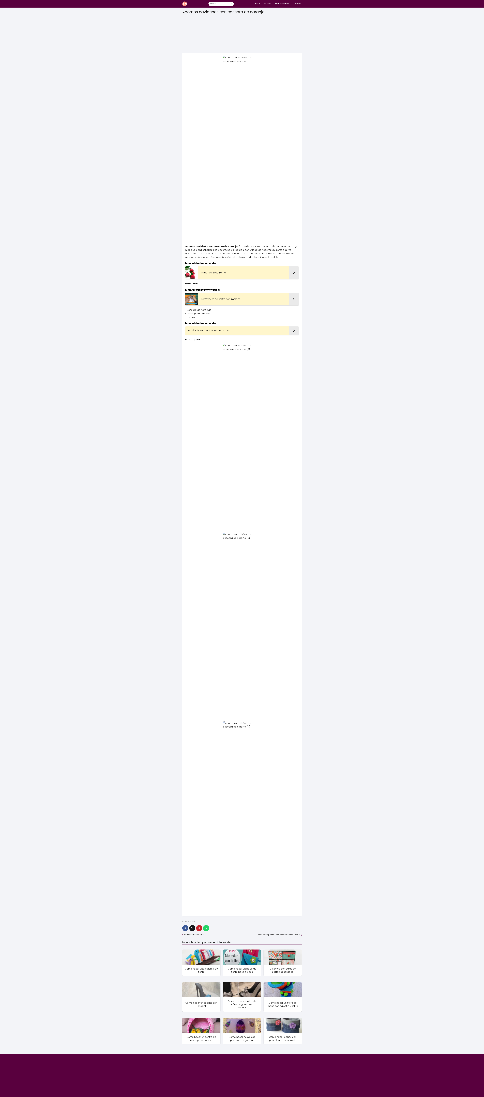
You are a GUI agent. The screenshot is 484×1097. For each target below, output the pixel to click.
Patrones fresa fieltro (194, 934)
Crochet (298, 3)
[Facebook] (185, 928)
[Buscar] (231, 4)
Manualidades (282, 3)
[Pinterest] (199, 928)
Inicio (257, 3)
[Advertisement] (242, 32)
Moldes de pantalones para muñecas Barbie (279, 934)
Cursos (267, 3)
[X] (192, 928)
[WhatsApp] (206, 928)
